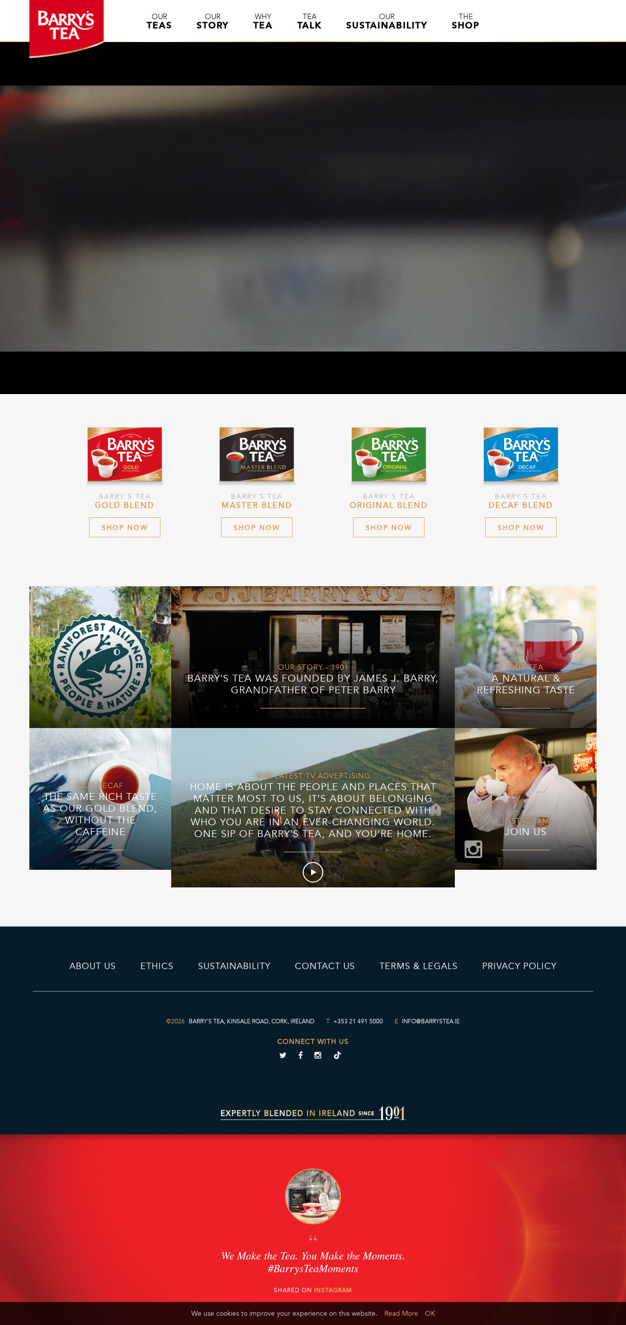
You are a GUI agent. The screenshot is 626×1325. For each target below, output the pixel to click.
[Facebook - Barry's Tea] (300, 1056)
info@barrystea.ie (431, 1021)
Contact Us (325, 966)
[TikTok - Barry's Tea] (337, 1056)
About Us (92, 966)
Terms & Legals (419, 966)
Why (263, 21)
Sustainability (234, 966)
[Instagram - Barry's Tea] (318, 1056)
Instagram (333, 1290)
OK (430, 1313)
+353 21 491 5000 (358, 1021)
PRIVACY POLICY (519, 966)
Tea (309, 21)
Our (159, 21)
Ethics (157, 966)
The (466, 21)
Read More (401, 1313)
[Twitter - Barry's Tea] (283, 1056)
